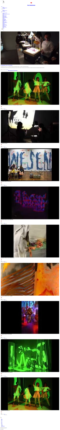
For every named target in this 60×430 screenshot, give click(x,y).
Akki (4, 108)
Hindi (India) (4, 20)
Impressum (4, 8)
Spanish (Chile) (4, 26)
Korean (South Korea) (5, 22)
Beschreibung (15, 70)
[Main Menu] (3, 1)
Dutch (3, 15)
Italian (3, 21)
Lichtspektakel (11, 70)
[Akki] (1, 183)
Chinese (3, 13)
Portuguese (4, 23)
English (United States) (5, 17)
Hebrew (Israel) (4, 19)
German (3, 18)
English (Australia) (4, 16)
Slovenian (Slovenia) (5, 25)
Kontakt (3, 7)
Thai (3, 27)
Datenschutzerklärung (5, 10)
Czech (3, 14)
